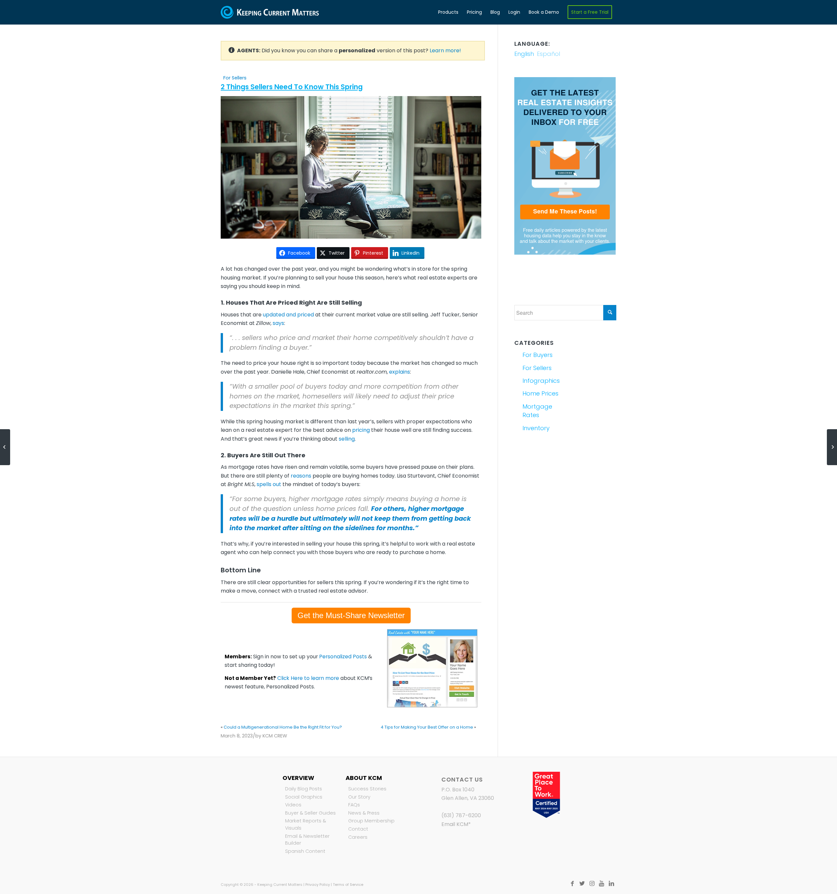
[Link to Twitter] (582, 883)
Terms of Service (348, 884)
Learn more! (445, 50)
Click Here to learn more (308, 678)
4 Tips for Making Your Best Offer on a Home (427, 727)
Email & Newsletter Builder (307, 840)
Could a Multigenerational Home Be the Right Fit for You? (283, 727)
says (278, 323)
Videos (293, 804)
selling (347, 439)
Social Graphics (303, 797)
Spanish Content (305, 851)
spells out (269, 484)
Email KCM (454, 824)
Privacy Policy (317, 884)
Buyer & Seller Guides (310, 813)
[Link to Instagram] (592, 883)
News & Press (364, 813)
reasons (301, 476)
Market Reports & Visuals (305, 824)
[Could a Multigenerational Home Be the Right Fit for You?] (5, 447)
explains (399, 372)
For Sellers (235, 78)
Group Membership (371, 821)
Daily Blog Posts (303, 788)
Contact (358, 829)
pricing (361, 430)
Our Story (359, 797)
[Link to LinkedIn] (611, 883)
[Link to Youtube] (601, 883)
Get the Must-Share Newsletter (351, 615)
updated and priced (288, 314)
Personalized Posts (343, 656)
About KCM (364, 778)
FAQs (354, 804)
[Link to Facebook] (572, 883)
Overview (298, 778)
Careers (357, 837)
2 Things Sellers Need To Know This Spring (292, 87)
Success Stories (367, 788)
